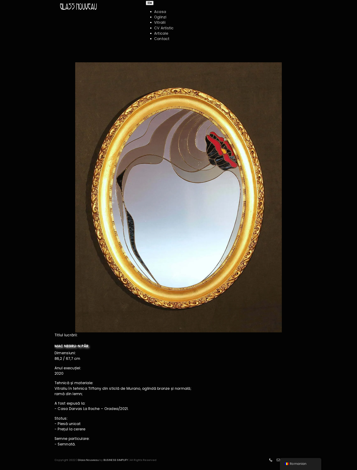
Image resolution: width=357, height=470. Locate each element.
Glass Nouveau (88, 460)
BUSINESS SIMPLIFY (116, 460)
